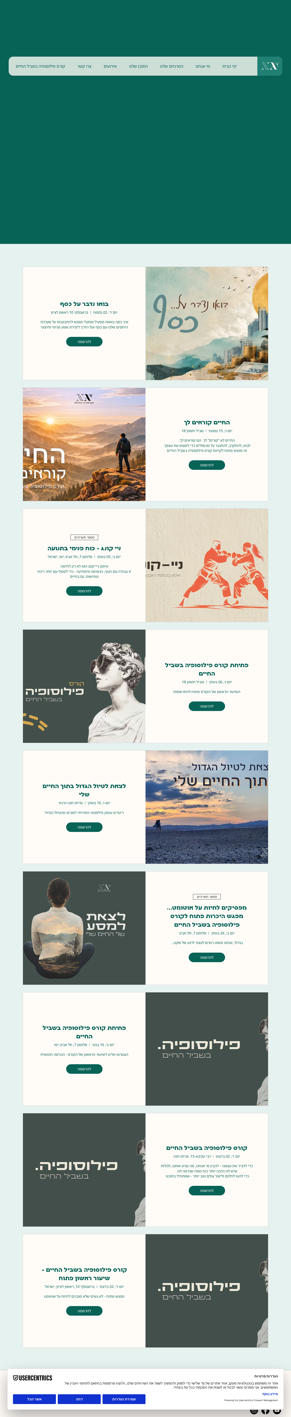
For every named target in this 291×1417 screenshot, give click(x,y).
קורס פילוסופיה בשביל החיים (206, 1148)
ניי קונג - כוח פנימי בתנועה (84, 549)
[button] (203, 66)
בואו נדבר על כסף (84, 304)
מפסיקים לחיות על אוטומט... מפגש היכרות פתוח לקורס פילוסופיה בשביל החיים (207, 917)
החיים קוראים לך (207, 423)
